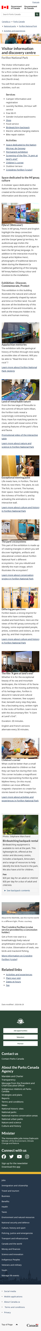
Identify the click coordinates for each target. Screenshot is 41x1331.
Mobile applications (13, 1296)
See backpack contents (18, 890)
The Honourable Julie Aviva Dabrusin (20, 1140)
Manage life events (10, 1275)
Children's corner (15, 162)
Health (5, 1206)
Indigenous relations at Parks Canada (16, 1090)
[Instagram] (27, 1157)
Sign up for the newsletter (15, 1163)
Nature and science (11, 1122)
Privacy (7, 1312)
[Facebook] (4, 1157)
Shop (8, 120)
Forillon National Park (28, 26)
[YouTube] (19, 1157)
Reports (6, 1098)
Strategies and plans (12, 1094)
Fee (8, 985)
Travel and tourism (10, 1191)
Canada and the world (12, 1243)
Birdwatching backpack (18, 127)
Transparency (8, 1079)
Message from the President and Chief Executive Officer (18, 1084)
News (4, 1105)
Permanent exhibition (17, 151)
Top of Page (7, 1324)
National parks (10, 26)
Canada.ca (6, 21)
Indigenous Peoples (11, 1259)
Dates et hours (13, 981)
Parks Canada (19, 21)
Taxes (4, 1212)
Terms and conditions (13, 1101)
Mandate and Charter (12, 1076)
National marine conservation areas (20, 1115)
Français (35, 2)
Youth (4, 1270)
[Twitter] (11, 1157)
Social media (10, 1291)
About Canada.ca (12, 1302)
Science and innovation (12, 1254)
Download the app (11, 1166)
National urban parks (12, 1119)
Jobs (4, 1180)
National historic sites (13, 1108)
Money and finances (11, 1249)
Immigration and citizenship (15, 1185)
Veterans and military (12, 1265)
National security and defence (15, 1222)
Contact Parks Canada (13, 1058)
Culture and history (11, 1125)
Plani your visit (13, 978)
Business (6, 1196)
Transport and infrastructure (15, 1238)
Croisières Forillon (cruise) (19, 169)
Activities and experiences (14, 31)
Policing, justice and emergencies (17, 1233)
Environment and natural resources (18, 1217)
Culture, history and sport (13, 1228)
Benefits (5, 1201)
